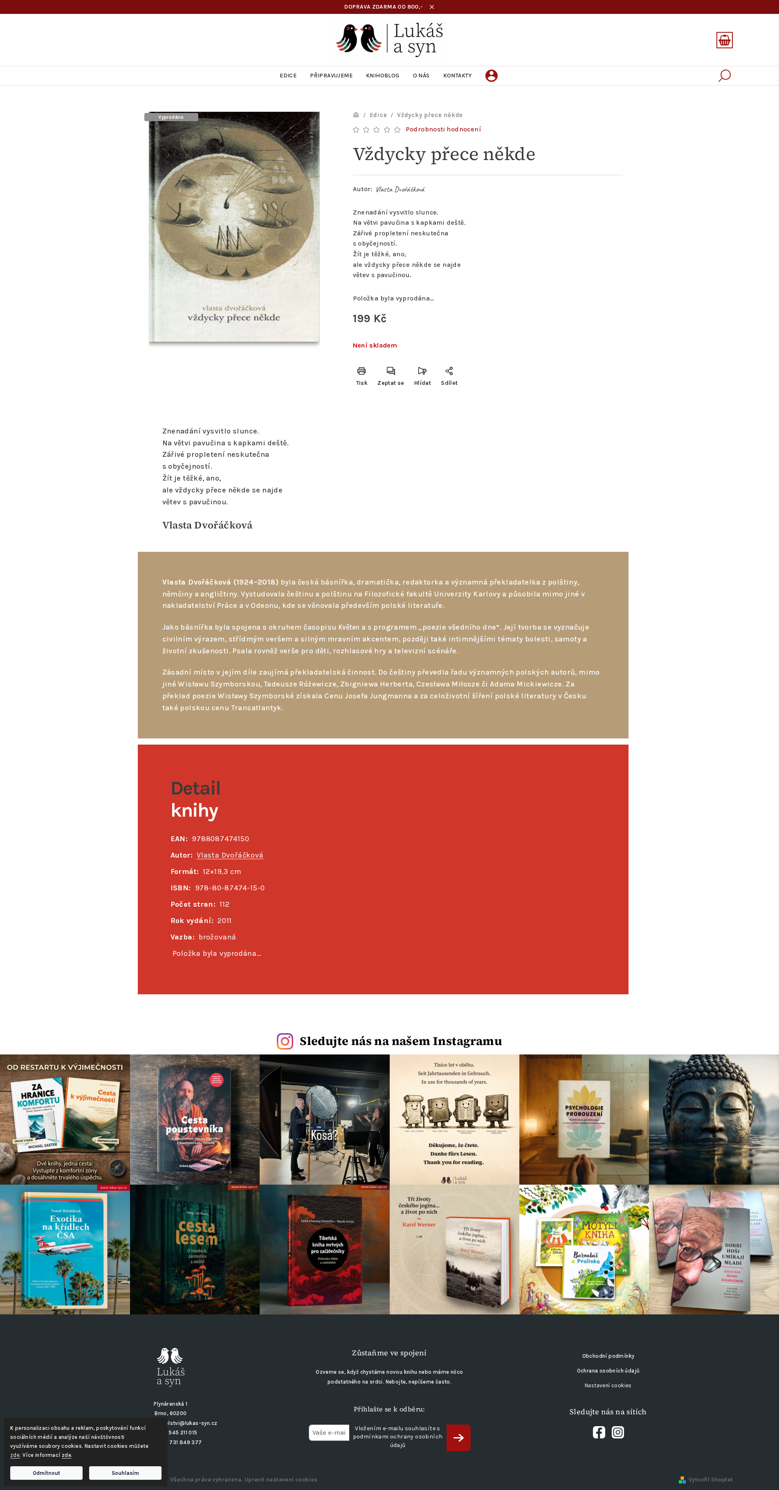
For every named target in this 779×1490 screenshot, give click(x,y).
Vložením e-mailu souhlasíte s (398, 1437)
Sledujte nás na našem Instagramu (401, 1041)
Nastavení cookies (608, 1385)
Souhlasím (125, 1473)
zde (15, 1455)
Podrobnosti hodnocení (443, 129)
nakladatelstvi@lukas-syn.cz (181, 1423)
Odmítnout (46, 1473)
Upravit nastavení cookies (281, 1479)
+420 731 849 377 (178, 1442)
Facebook (599, 1432)
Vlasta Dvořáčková (399, 189)
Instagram (618, 1432)
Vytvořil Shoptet (711, 1479)
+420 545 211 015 (175, 1432)
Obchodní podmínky (608, 1356)
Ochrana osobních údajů (608, 1371)
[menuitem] (288, 75)
